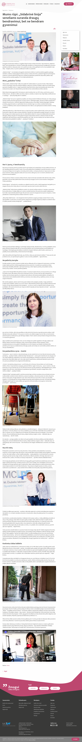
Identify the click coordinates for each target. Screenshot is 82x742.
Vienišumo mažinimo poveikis (40, 705)
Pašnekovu (44, 688)
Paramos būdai (37, 707)
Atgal (5, 671)
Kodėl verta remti (37, 703)
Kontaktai (65, 48)
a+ (54, 29)
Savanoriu (33, 688)
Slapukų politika (69, 724)
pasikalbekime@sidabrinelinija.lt (25, 734)
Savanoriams (31, 4)
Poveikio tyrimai (66, 40)
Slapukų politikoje (32, 740)
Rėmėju (55, 688)
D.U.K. (4, 705)
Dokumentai (65, 35)
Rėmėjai (35, 716)
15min (8, 666)
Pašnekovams (39, 4)
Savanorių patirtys (7, 707)
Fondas (51, 4)
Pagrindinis (5, 10)
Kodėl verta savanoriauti (8, 703)
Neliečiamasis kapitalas (39, 709)
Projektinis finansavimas (39, 711)
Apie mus (65, 32)
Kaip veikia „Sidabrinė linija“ (25, 703)
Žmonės (64, 43)
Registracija (5, 709)
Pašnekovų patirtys (23, 705)
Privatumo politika (69, 723)
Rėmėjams (46, 4)
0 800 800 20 (21, 733)
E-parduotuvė (37, 713)
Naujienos (57, 4)
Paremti (70, 4)
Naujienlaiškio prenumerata (71, 725)
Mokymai (65, 38)
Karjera (64, 46)
